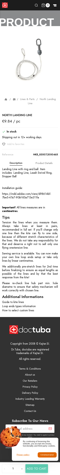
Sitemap (30, 405)
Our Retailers (30, 381)
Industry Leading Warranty (30, 399)
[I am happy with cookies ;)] (47, 455)
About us (30, 375)
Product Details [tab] (44, 163)
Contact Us (30, 411)
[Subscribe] (50, 429)
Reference (7, 154)
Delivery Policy (30, 393)
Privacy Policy (30, 387)
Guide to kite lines (13, 302)
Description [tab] (16, 163)
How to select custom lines (18, 310)
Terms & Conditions (30, 369)
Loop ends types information (19, 306)
